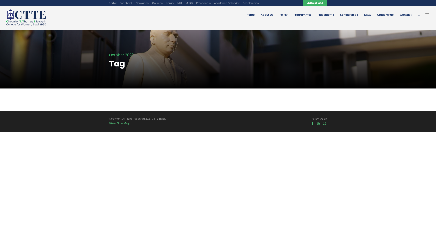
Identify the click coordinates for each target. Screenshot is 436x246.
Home (250, 15)
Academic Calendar (226, 3)
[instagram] (324, 123)
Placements (326, 15)
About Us (267, 15)
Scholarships (251, 3)
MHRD (189, 3)
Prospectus (203, 3)
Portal (112, 3)
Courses (157, 3)
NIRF (179, 3)
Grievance (142, 3)
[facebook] (313, 123)
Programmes (303, 15)
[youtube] (318, 123)
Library (170, 3)
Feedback (126, 3)
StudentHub (385, 15)
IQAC (367, 15)
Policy (283, 15)
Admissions (315, 3)
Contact (406, 15)
